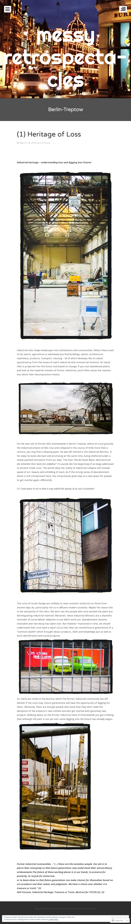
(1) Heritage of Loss (49, 134)
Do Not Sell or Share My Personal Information (76, 908)
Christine (45, 142)
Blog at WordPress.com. (45, 908)
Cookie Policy (53, 919)
